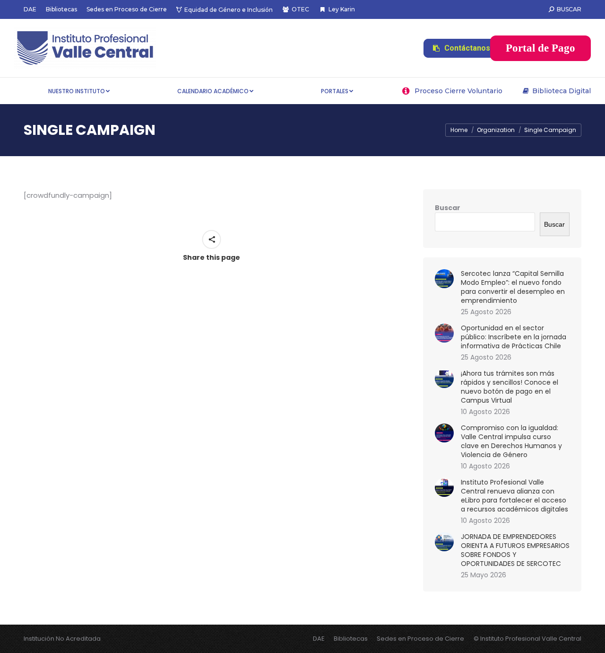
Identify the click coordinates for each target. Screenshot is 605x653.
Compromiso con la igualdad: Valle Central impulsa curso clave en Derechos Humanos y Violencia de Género (511, 441)
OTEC (300, 9)
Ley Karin (341, 9)
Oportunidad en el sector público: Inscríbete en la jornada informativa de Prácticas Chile (513, 337)
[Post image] (444, 278)
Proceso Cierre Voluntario (458, 91)
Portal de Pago (540, 48)
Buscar (447, 207)
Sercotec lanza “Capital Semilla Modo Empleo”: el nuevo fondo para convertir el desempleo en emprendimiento (513, 287)
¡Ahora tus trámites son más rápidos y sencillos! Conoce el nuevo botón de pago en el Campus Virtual (509, 387)
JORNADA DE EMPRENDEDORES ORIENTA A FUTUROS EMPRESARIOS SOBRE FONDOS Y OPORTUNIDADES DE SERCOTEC (515, 550)
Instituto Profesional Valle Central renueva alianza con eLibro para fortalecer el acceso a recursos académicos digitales (514, 496)
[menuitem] (30, 9)
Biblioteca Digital (561, 91)
